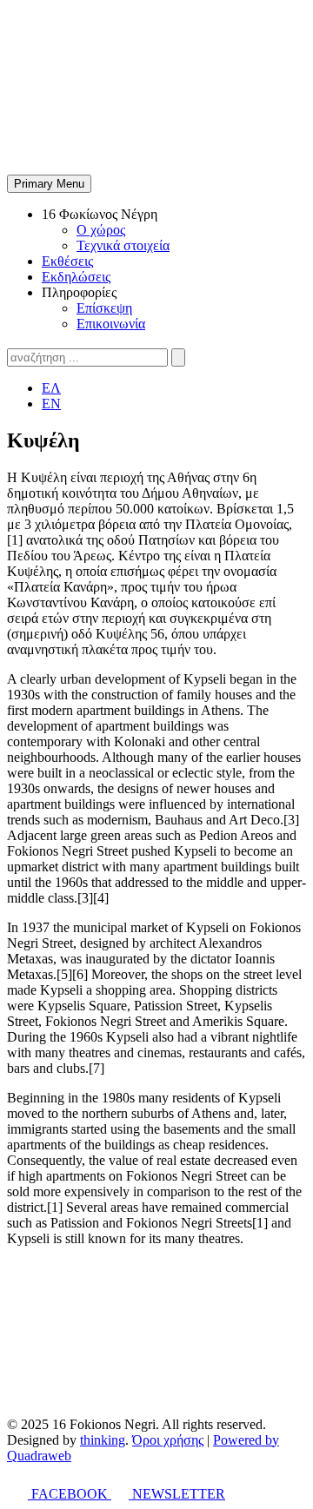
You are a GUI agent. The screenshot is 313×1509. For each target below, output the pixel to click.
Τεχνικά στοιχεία (123, 245)
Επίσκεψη (104, 308)
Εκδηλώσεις (76, 276)
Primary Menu (49, 183)
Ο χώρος (101, 229)
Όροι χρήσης (167, 1440)
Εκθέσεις (67, 261)
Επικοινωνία (111, 323)
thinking (102, 1440)
